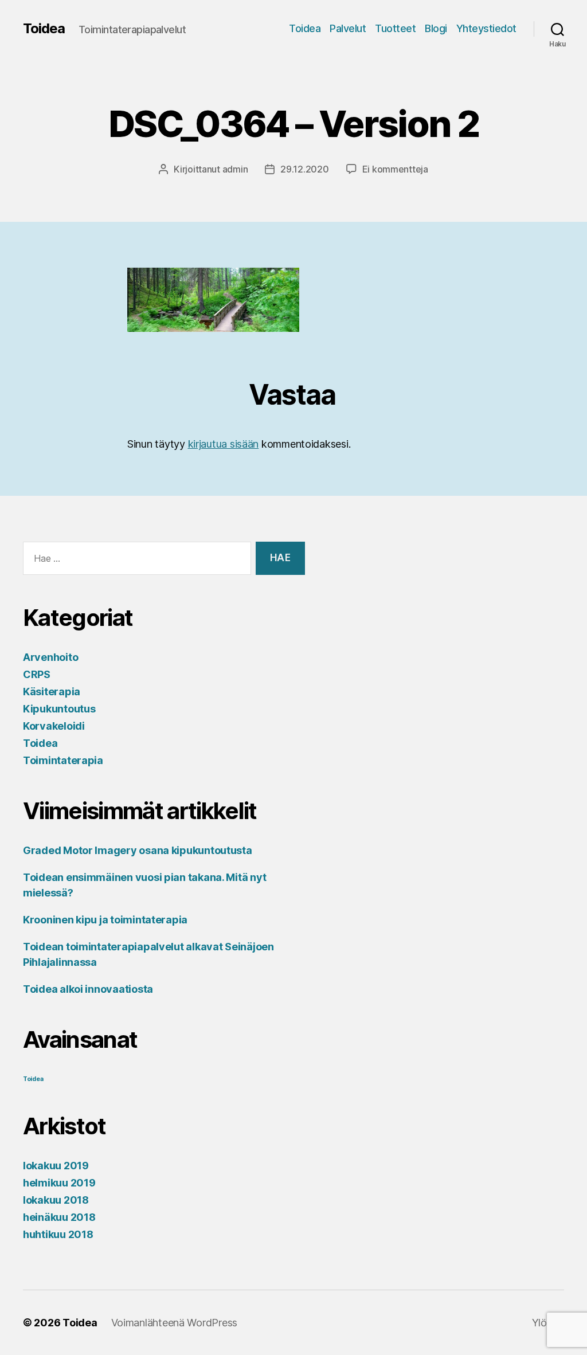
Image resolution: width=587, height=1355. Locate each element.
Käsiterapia (51, 692)
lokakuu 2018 (56, 1200)
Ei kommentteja (395, 169)
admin (235, 169)
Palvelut (348, 28)
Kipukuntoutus (59, 709)
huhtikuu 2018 (58, 1234)
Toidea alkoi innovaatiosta (88, 989)
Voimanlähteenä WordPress (174, 1323)
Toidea (44, 29)
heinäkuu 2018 (59, 1217)
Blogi (436, 28)
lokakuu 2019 (56, 1166)
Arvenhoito (50, 657)
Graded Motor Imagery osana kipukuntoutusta (137, 850)
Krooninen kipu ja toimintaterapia (105, 920)
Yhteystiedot (486, 28)
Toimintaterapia (63, 760)
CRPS (36, 674)
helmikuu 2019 (59, 1183)
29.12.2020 (304, 169)
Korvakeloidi (54, 726)
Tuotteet (395, 28)
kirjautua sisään (223, 444)
